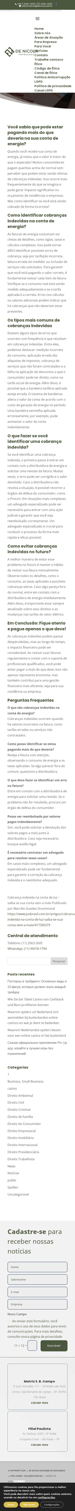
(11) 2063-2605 (44, 3)
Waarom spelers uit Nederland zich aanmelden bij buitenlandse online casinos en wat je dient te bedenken (33, 1017)
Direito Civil (16, 1102)
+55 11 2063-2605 (26, 3)
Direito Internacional (23, 1145)
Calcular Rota (39, 1445)
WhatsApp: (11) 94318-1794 (27, 949)
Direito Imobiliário (21, 1138)
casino (12, 1088)
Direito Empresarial (22, 1131)
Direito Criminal (19, 1109)
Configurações (51, 1504)
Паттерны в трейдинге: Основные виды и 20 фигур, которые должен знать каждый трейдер (37, 986)
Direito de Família (20, 1117)
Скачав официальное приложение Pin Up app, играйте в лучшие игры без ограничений (37, 1048)
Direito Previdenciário (23, 1152)
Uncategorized (18, 1194)
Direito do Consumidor (24, 1124)
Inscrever (54, 1345)
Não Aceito (29, 1504)
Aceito (11, 1504)
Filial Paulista (39, 1429)
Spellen (13, 1187)
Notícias (13, 1173)
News (11, 1166)
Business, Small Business (25, 1081)
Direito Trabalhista (21, 1159)
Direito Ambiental (20, 1095)
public (12, 1180)
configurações (46, 1497)
